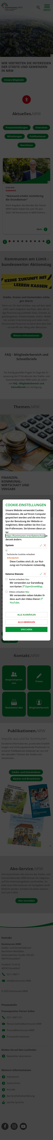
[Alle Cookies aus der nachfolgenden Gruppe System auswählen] (41, 545)
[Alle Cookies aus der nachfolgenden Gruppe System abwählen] (45, 545)
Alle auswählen (26, 614)
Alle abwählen (26, 622)
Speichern (26, 629)
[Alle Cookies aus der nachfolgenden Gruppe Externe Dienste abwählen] (45, 574)
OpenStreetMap (33, 586)
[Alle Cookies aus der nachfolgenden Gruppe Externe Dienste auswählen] (41, 574)
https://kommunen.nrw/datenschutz (25, 535)
